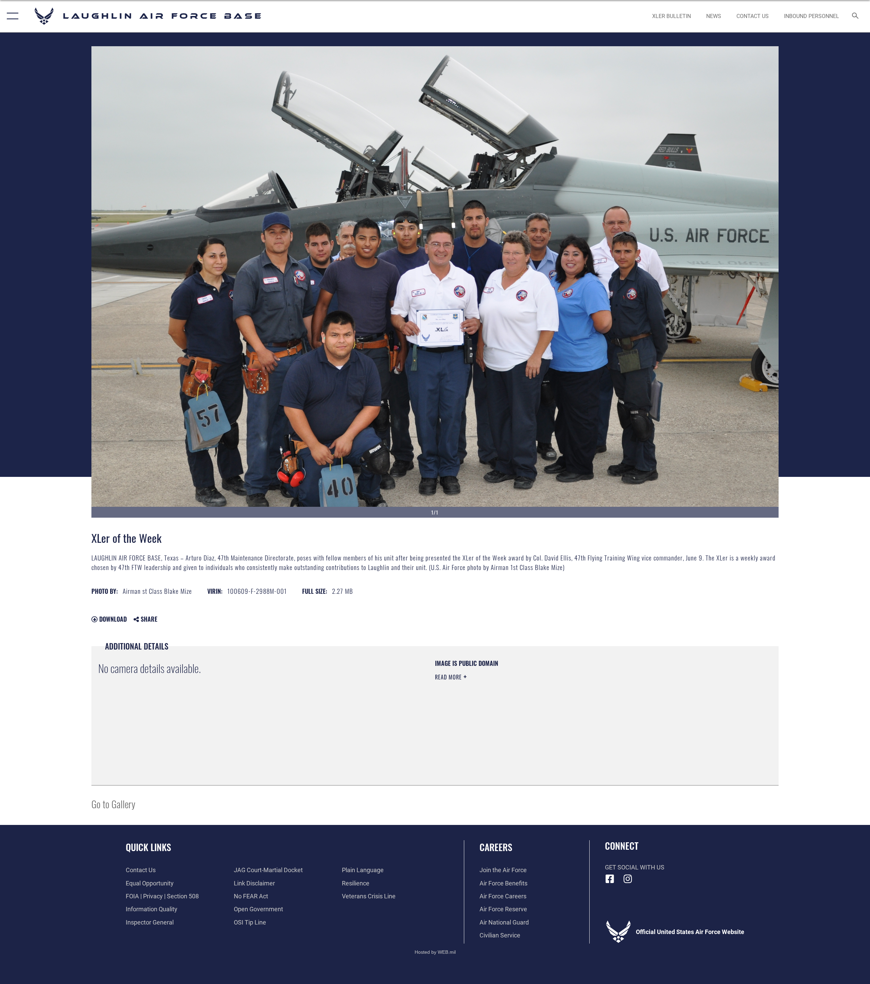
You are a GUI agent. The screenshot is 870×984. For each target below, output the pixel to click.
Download (112, 619)
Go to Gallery (113, 803)
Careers (496, 847)
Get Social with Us (634, 867)
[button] (11, 16)
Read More (449, 677)
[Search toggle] (856, 16)
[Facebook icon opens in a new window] (610, 879)
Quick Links (148, 847)
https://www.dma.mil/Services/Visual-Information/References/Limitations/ (514, 710)
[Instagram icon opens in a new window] (628, 879)
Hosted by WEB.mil (435, 952)
